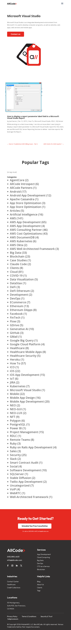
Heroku (15, 359)
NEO (13, 405)
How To (31, 121)
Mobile (14, 394)
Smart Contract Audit (24, 462)
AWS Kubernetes (21, 241)
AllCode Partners (21, 188)
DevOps (15, 298)
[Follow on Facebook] (8, 565)
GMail (14, 337)
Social (14, 466)
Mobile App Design (22, 398)
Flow (13, 321)
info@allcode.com (43, 531)
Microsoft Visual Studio (42, 121)
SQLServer (59, 121)
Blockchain (17, 256)
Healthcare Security (23, 356)
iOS (12, 371)
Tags (38, 591)
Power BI (16, 428)
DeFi (13, 287)
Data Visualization (22, 279)
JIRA (12, 382)
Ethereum (16, 306)
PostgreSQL (18, 424)
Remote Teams (20, 440)
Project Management (24, 432)
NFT (12, 417)
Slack (13, 459)
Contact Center (13, 581)
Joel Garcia (12, 121)
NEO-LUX (16, 413)
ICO (12, 367)
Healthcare (17, 348)
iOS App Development (24, 375)
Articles (15, 211)
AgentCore (17, 180)
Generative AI (19, 329)
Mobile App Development (27, 401)
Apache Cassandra (22, 199)
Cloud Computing (43, 557)
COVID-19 (16, 275)
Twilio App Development (26, 482)
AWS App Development (25, 222)
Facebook (16, 314)
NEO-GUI (16, 409)
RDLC (53, 121)
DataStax (16, 283)
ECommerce (18, 302)
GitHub (14, 333)
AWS (13, 218)
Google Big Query (22, 340)
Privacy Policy (12, 616)
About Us (40, 584)
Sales (13, 451)
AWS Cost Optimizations (26, 233)
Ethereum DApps (21, 310)
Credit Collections (13, 588)
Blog (38, 581)
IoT (12, 378)
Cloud (14, 272)
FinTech (15, 317)
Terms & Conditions (29, 616)
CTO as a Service (43, 566)
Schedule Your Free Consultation (35, 526)
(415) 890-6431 (32, 531)
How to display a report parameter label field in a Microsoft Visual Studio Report (33, 117)
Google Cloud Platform (25, 344)
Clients (14, 268)
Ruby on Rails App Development (31, 447)
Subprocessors (12, 619)
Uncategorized (20, 485)
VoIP (13, 489)
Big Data (15, 253)
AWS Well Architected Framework (32, 249)
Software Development (25, 470)
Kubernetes (17, 386)
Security (15, 455)
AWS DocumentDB (22, 237)
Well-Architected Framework (29, 497)
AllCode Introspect (22, 184)
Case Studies (18, 260)
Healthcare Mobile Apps (26, 352)
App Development (44, 554)
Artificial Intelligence (23, 214)
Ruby (13, 443)
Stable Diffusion (20, 478)
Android (15, 191)
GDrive (14, 325)
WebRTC (15, 493)
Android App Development (27, 195)
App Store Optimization (25, 203)
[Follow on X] (21, 565)
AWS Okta (16, 245)
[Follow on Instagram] (12, 565)
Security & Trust (46, 616)
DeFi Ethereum (20, 291)
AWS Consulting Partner (26, 230)
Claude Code (18, 264)
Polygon (15, 420)
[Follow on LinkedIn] (17, 565)
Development (19, 295)
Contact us (15, 34)
